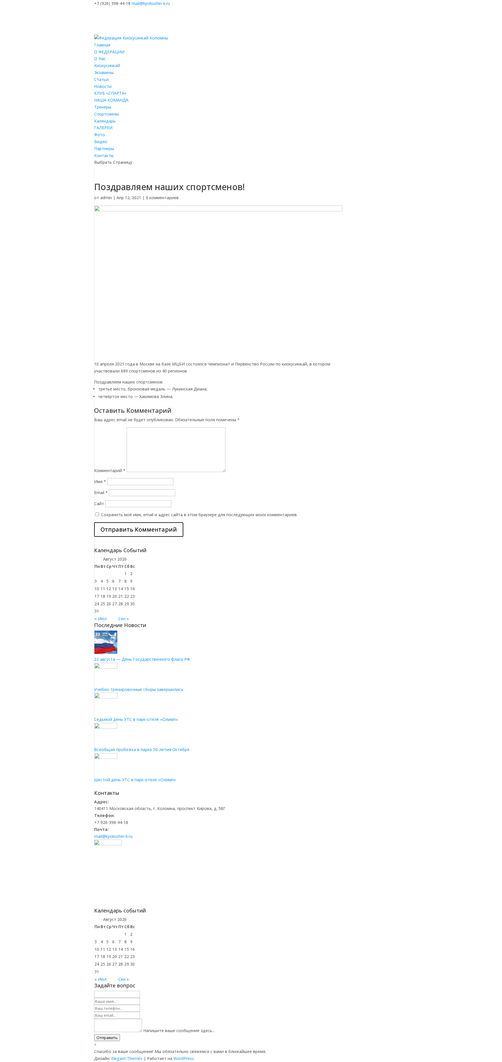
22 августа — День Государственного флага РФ (142, 659)
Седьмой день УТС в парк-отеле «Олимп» (136, 719)
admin (106, 197)
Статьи (101, 79)
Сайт (99, 503)
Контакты (104, 155)
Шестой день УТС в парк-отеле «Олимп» (135, 779)
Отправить (107, 1037)
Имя (100, 481)
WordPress (183, 1058)
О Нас (100, 58)
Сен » (123, 618)
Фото (99, 134)
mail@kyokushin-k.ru (113, 836)
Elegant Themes (126, 1058)
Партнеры (104, 148)
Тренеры (102, 107)
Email (101, 492)
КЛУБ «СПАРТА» (110, 93)
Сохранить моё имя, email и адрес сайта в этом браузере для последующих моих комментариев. (199, 514)
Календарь (105, 121)
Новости (103, 86)
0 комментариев (162, 197)
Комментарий (110, 470)
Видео (100, 141)
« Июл (100, 618)
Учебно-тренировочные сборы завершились (138, 689)
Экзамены (104, 72)
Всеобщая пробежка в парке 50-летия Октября (141, 749)
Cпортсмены (106, 114)
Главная (102, 45)
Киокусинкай (107, 65)
